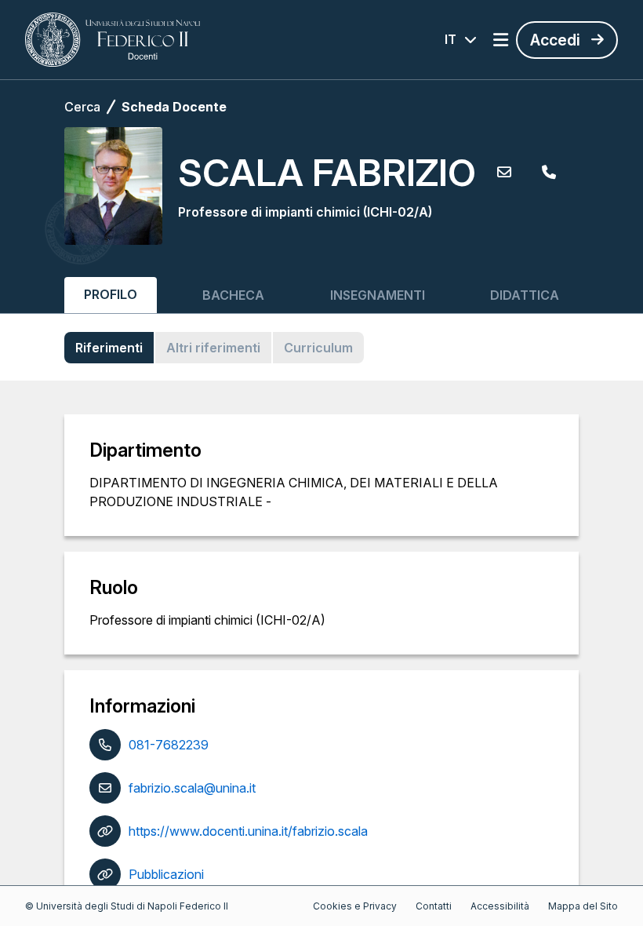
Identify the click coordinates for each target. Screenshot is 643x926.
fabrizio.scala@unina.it (192, 788)
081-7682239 (169, 745)
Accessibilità (499, 906)
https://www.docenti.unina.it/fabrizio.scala (248, 831)
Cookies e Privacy (355, 906)
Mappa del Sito (583, 906)
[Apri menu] (500, 40)
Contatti (434, 906)
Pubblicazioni (166, 874)
